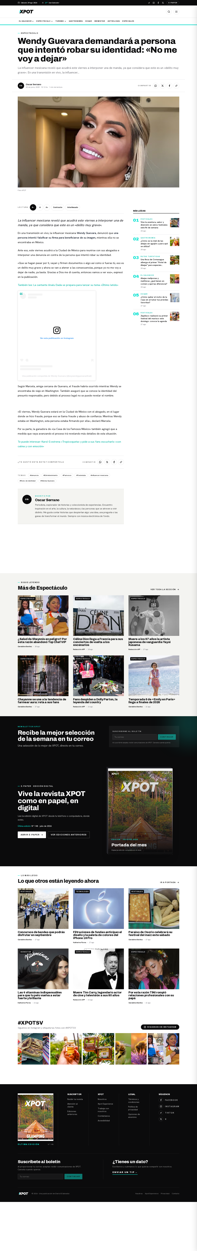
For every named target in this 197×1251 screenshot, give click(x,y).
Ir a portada (168, 882)
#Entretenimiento (50, 475)
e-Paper (172, 3)
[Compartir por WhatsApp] (155, 86)
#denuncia (34, 475)
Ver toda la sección (163, 589)
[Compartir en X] (162, 86)
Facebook (171, 1100)
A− (33, 207)
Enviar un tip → (125, 1172)
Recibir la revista (75, 1099)
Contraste (57, 207)
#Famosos (67, 475)
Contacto (175, 1193)
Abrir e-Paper (30, 835)
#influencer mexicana (99, 475)
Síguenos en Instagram (161, 1027)
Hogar (88, 21)
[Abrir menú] (176, 12)
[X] (163, 3)
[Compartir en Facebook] (169, 86)
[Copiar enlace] (176, 86)
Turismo (59, 21)
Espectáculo (43, 21)
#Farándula (81, 475)
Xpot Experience (105, 1104)
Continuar (166, 737)
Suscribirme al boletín (126, 731)
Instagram (172, 1106)
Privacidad (165, 1193)
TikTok (169, 1112)
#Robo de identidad (27, 481)
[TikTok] (149, 3)
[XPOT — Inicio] (26, 11)
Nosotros (102, 1099)
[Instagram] (154, 3)
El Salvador (25, 21)
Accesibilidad (104, 1120)
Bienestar (99, 21)
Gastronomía (76, 21)
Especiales (128, 21)
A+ (47, 207)
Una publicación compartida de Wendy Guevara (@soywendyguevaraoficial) (57, 376)
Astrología (114, 21)
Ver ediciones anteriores (69, 835)
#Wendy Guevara (47, 481)
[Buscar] (169, 12)
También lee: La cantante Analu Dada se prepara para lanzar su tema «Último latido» (68, 285)
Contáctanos (104, 1116)
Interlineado (72, 207)
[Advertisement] (98, 551)
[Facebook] (158, 3)
